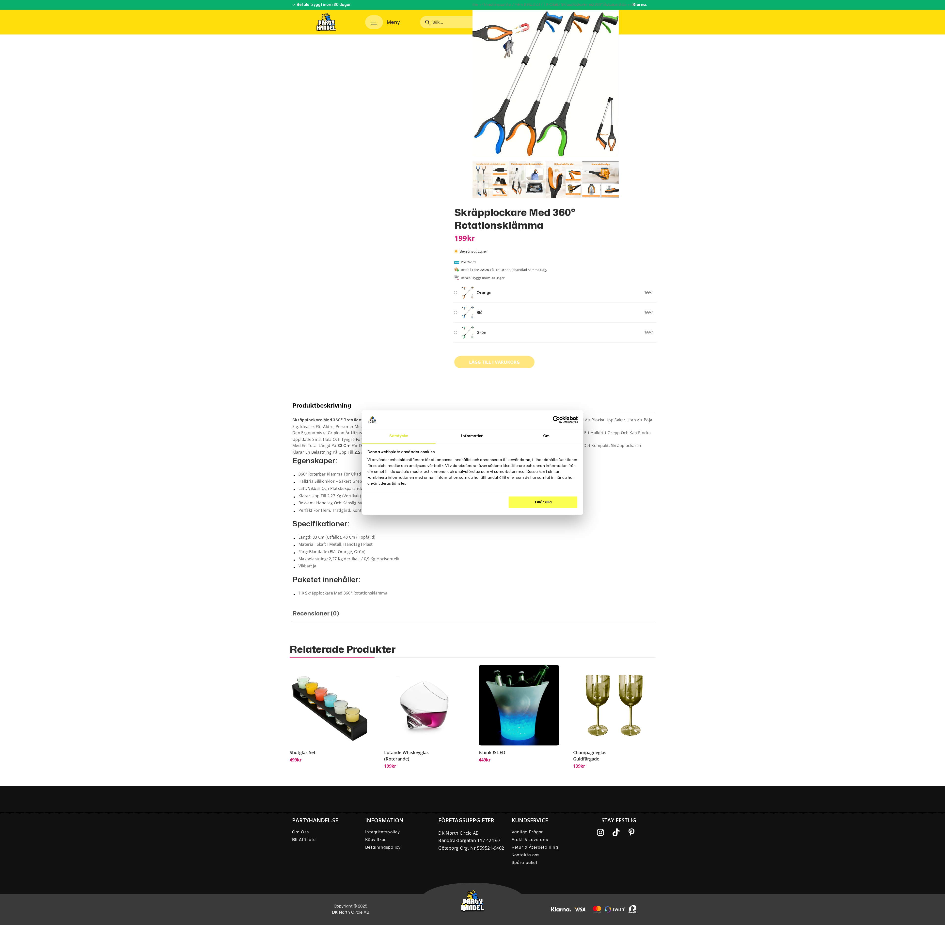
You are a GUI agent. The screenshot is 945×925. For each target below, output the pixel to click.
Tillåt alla (543, 502)
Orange (483, 293)
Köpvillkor (375, 840)
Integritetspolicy (382, 832)
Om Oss (300, 832)
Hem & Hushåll (527, 4)
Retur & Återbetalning (535, 847)
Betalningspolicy (383, 847)
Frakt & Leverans (530, 840)
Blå (479, 313)
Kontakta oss (525, 855)
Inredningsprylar (497, 4)
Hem (476, 4)
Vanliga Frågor (527, 832)
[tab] (473, 615)
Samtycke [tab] (398, 436)
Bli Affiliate (304, 840)
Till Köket (550, 4)
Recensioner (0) (315, 613)
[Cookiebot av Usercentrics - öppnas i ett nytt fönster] (556, 419)
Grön (481, 333)
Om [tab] (546, 436)
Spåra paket (525, 863)
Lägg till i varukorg (494, 362)
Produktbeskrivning (321, 406)
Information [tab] (472, 436)
